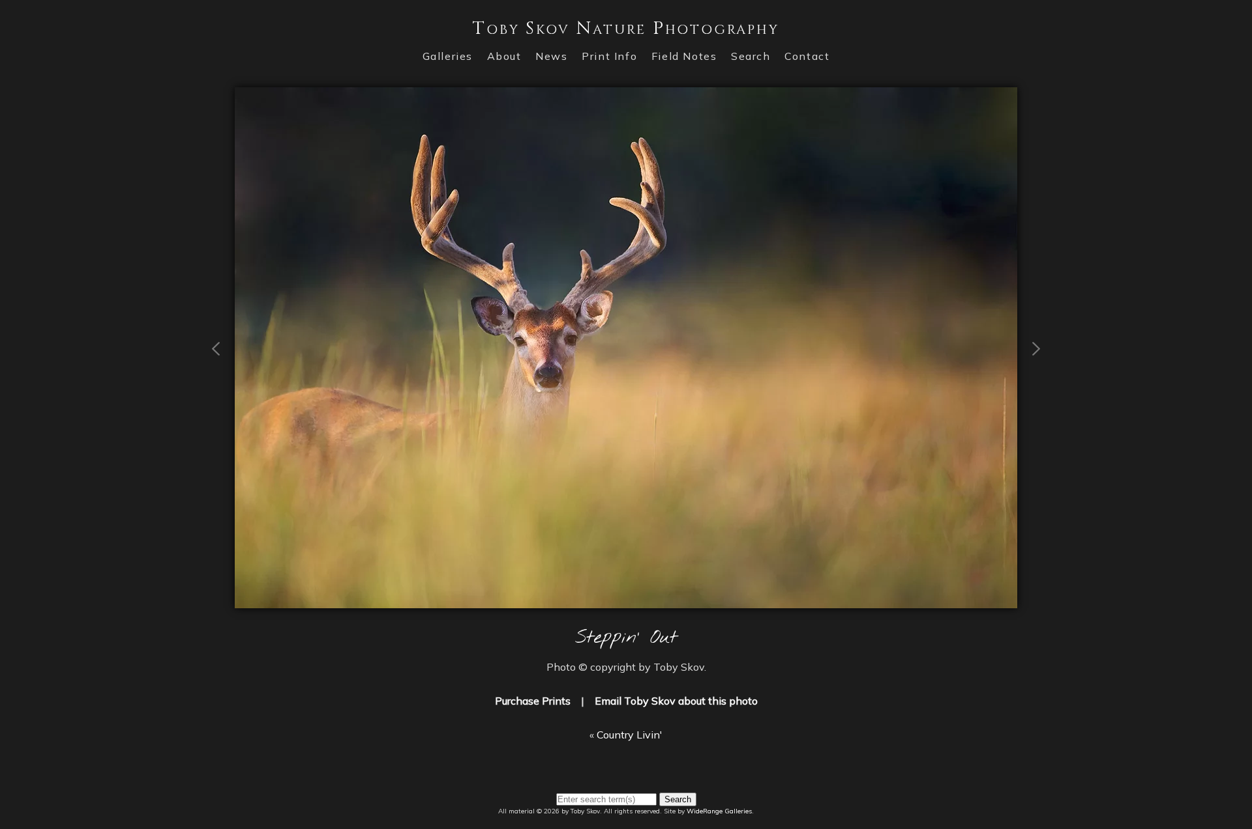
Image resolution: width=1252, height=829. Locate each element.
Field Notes (684, 56)
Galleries (448, 56)
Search (751, 56)
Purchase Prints (533, 700)
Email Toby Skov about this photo (676, 700)
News (551, 56)
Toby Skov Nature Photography (626, 28)
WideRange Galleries (719, 811)
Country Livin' (630, 734)
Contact (806, 56)
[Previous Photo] (217, 408)
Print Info (609, 56)
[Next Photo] (626, 600)
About (504, 56)
